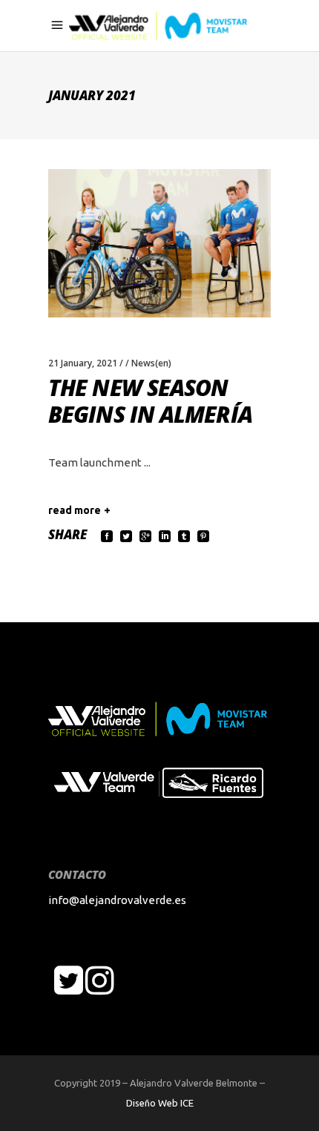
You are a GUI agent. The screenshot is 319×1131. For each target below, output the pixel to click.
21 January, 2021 (82, 363)
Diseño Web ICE (160, 1103)
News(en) (151, 363)
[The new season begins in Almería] (159, 243)
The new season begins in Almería (150, 400)
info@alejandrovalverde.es (117, 900)
